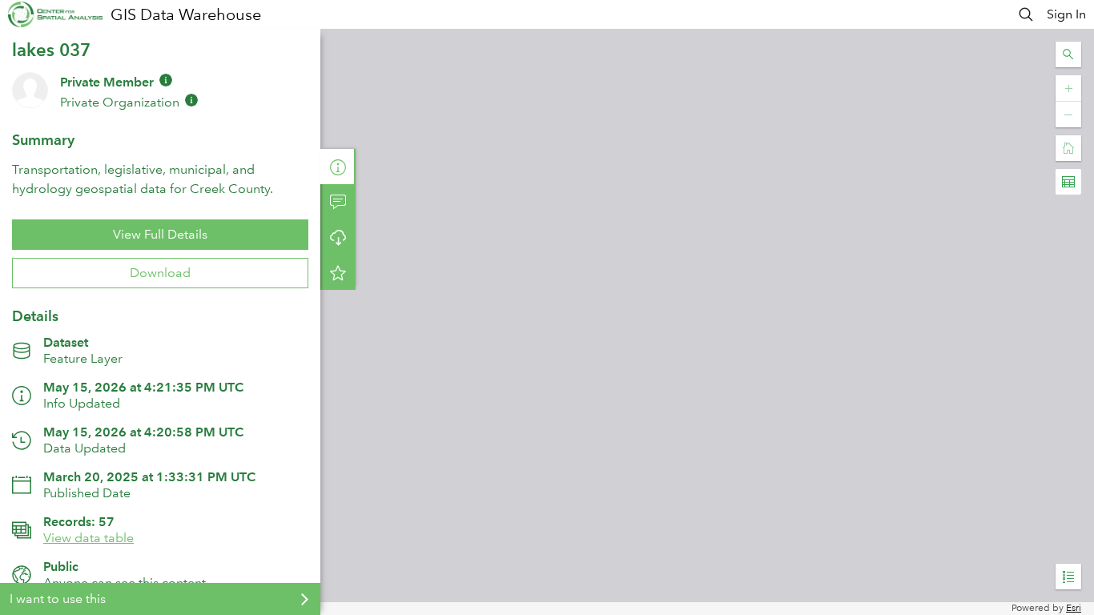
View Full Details (160, 234)
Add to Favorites (338, 272)
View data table (88, 537)
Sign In (1066, 14)
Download (160, 272)
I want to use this (58, 598)
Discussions (338, 201)
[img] (166, 80)
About (338, 166)
